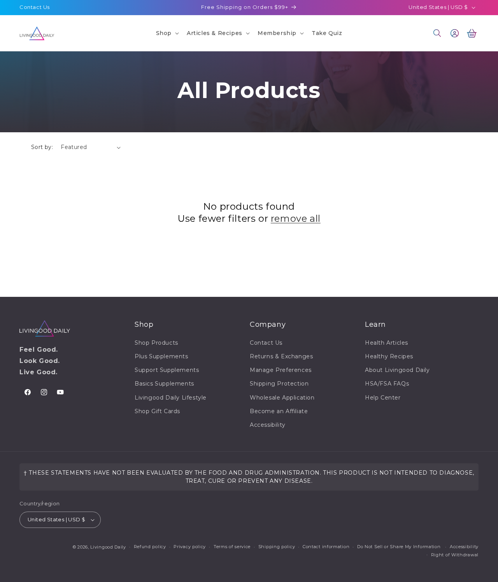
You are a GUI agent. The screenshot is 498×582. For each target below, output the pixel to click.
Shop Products (156, 342)
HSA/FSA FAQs (387, 383)
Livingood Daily (108, 547)
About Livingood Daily (397, 369)
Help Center (383, 397)
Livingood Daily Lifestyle (171, 397)
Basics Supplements (164, 383)
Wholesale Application (282, 397)
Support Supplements (167, 369)
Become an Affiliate (279, 411)
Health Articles (386, 342)
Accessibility (268, 424)
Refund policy (150, 546)
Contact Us (34, 7)
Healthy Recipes (389, 356)
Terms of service (232, 546)
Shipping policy (276, 546)
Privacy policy (190, 546)
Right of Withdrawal (455, 554)
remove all (296, 218)
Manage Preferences (281, 369)
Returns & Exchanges (281, 356)
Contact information (326, 546)
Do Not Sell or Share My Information (399, 546)
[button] (166, 33)
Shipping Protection (279, 383)
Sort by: (42, 147)
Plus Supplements (161, 356)
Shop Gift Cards (157, 411)
